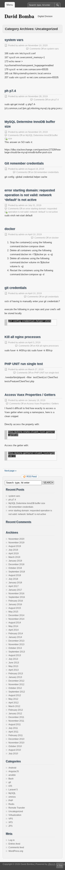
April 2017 (13, 586)
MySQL (12, 793)
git (9, 782)
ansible (12, 775)
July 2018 (13, 579)
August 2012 (14, 695)
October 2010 (15, 746)
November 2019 (16, 542)
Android (12, 768)
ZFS (10, 826)
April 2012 (13, 702)
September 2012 (16, 691)
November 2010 (16, 742)
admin (21, 45)
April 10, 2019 (35, 234)
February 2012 (15, 710)
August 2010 (14, 750)
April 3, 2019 (34, 342)
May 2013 (13, 666)
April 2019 (13, 553)
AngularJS (13, 771)
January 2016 (15, 604)
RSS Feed (32, 476)
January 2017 (15, 590)
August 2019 (14, 546)
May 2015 (13, 611)
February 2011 (15, 735)
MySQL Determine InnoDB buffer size (26, 503)
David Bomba (19, 16)
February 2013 (15, 673)
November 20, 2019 (38, 132)
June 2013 (13, 662)
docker (10, 229)
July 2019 (13, 550)
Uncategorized (15, 811)
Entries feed (14, 844)
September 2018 (16, 571)
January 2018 (15, 582)
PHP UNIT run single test (24, 364)
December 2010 (16, 739)
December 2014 (16, 615)
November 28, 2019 (38, 96)
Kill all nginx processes (23, 337)
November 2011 (16, 721)
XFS (10, 822)
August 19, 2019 (36, 169)
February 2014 (15, 633)
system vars (14, 40)
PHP (10, 800)
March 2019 (14, 557)
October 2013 (15, 648)
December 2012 (16, 681)
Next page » (10, 470)
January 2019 (15, 561)
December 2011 (16, 717)
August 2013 (14, 655)
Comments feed (16, 847)
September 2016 (16, 597)
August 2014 (14, 622)
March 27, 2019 (36, 369)
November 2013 (16, 644)
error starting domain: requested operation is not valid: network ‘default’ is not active (30, 195)
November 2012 (16, 684)
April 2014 (13, 630)
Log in (11, 840)
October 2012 (15, 688)
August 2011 (14, 724)
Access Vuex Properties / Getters (30, 395)
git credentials (16, 288)
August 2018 (14, 575)
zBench (51, 864)
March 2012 (14, 706)
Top (60, 865)
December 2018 (16, 564)
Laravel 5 (13, 789)
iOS (10, 786)
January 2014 (15, 637)
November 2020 (16, 539)
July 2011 (13, 728)
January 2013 (15, 677)
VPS (10, 818)
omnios (12, 797)
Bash (11, 778)
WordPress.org (15, 851)
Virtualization (14, 815)
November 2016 (16, 593)
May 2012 (13, 699)
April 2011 (13, 731)
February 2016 (15, 601)
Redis (11, 804)
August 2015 (14, 608)
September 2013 (16, 651)
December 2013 (16, 641)
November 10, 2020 (38, 45)
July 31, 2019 (34, 205)
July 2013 (13, 659)
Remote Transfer (16, 808)
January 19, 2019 (36, 400)
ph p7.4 (10, 91)
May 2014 (13, 626)
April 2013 (13, 670)
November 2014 (16, 619)
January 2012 (15, 713)
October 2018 (15, 568)
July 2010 (13, 753)
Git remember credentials (24, 163)
